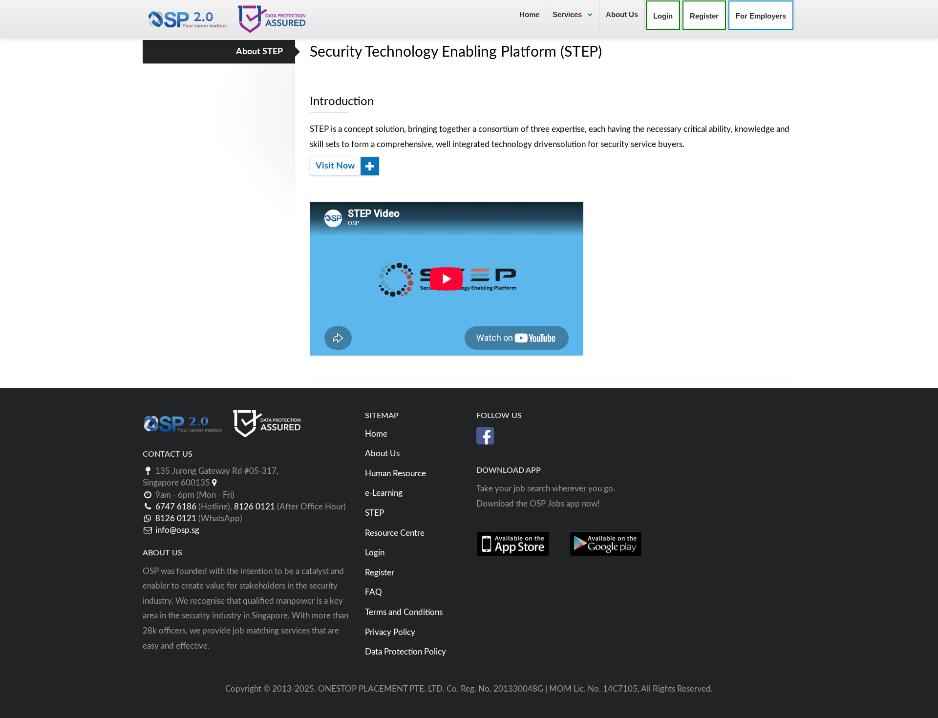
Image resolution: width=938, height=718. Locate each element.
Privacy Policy (390, 632)
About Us (622, 14)
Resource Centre (395, 533)
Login (374, 553)
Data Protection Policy (405, 652)
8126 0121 (254, 507)
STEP (374, 513)
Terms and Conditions (404, 612)
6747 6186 (175, 507)
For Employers (761, 16)
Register (379, 573)
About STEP (259, 51)
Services (568, 14)
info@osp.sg (177, 530)
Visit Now (336, 166)
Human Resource (395, 473)
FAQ (373, 592)
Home (529, 14)
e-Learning (384, 493)
